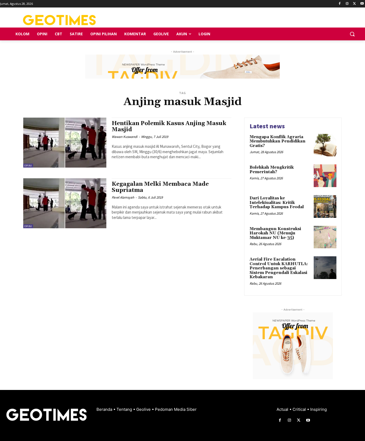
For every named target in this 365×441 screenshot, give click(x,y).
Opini (28, 165)
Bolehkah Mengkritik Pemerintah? (272, 170)
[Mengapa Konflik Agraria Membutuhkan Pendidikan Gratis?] (325, 145)
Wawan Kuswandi (124, 136)
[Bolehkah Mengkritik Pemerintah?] (325, 175)
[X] (354, 4)
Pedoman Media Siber (176, 409)
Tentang (125, 409)
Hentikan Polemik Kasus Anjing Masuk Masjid (169, 126)
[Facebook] (340, 4)
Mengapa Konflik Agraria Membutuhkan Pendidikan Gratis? (277, 141)
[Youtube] (362, 4)
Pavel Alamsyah (123, 197)
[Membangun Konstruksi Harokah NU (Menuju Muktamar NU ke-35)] (325, 237)
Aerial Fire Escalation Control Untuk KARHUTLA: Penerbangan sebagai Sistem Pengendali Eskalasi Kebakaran (279, 268)
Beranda (104, 409)
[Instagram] (347, 4)
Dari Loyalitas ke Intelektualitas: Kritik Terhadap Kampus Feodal (277, 203)
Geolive (144, 409)
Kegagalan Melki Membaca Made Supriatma (160, 187)
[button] (352, 34)
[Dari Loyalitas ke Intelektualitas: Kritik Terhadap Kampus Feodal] (325, 206)
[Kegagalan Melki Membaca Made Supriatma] (64, 203)
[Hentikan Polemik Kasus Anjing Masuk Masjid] (64, 143)
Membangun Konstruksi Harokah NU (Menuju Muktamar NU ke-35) (275, 233)
